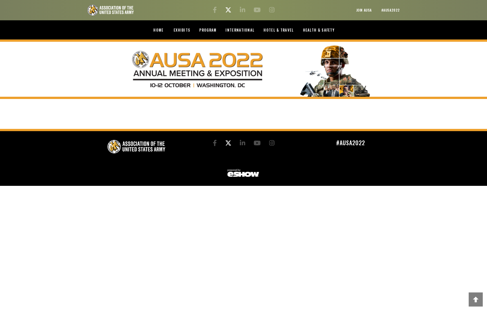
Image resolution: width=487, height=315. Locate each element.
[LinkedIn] (243, 10)
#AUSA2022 (390, 10)
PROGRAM (207, 30)
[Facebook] (215, 10)
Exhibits (182, 30)
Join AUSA (364, 10)
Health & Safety (319, 30)
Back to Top (476, 299)
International (239, 30)
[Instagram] (272, 10)
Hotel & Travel (279, 30)
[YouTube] (258, 10)
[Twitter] (229, 10)
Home (158, 30)
